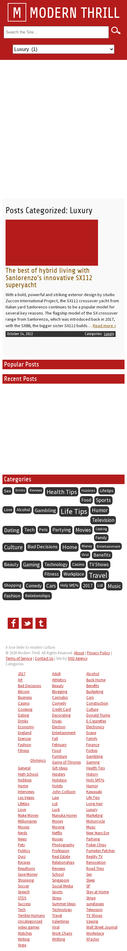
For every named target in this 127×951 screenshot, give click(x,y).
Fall (55, 738)
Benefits (102, 555)
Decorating (61, 715)
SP (88, 885)
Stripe (91, 897)
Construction (97, 703)
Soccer (23, 885)
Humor (100, 510)
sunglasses (95, 903)
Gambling (45, 510)
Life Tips (74, 511)
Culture (13, 547)
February (59, 744)
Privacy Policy (98, 652)
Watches (25, 933)
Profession (60, 850)
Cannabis (60, 697)
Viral (85, 554)
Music (114, 585)
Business (25, 697)
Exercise (24, 738)
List (100, 585)
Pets (43, 529)
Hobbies (88, 490)
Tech (29, 529)
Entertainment (108, 546)
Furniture (59, 756)
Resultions (26, 868)
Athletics (59, 679)
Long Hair (94, 803)
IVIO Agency (78, 658)
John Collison (64, 791)
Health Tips (62, 491)
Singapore (60, 880)
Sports (103, 500)
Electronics (95, 726)
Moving (58, 826)
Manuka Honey (64, 815)
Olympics (38, 760)
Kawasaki (94, 791)
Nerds (22, 832)
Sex (7, 491)
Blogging (59, 691)
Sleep (90, 880)
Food (86, 500)
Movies (83, 529)
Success (24, 903)
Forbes (91, 750)
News (22, 838)
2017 (88, 586)
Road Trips (95, 868)
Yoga (22, 944)
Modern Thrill (66, 13)
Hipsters (58, 774)
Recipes (24, 862)
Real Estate (61, 856)
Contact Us (44, 658)
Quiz (22, 856)
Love (8, 509)
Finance (92, 744)
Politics (24, 850)
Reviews (36, 490)
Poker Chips (96, 844)
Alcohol (23, 509)
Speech (24, 891)
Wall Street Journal (101, 927)
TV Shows (99, 564)
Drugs (57, 720)
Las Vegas (26, 797)
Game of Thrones (66, 762)
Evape (91, 732)
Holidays (59, 779)
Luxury (109, 334)
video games (28, 927)
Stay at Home (97, 891)
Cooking (101, 529)
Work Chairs (62, 933)
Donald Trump (98, 715)
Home (69, 546)
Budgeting (94, 691)
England (24, 732)
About (79, 652)
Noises (57, 838)
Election (58, 726)
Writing (24, 939)
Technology (56, 564)
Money (87, 546)
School (58, 874)
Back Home (95, 679)
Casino (78, 564)
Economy (26, 726)
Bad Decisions (42, 546)
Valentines (60, 921)
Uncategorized (30, 921)
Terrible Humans (31, 915)
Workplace (73, 574)
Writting (58, 939)
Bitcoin (24, 691)
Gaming (31, 564)
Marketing (94, 815)
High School (28, 774)
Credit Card (61, 709)
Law (55, 797)
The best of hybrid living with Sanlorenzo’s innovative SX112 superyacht (49, 277)
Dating (11, 530)
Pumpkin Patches (100, 850)
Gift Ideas (60, 767)
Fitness (51, 574)
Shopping (12, 585)
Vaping (92, 921)
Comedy (34, 586)
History (92, 774)
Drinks (20, 490)
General (24, 767)
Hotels (57, 785)
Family (101, 537)
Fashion (12, 596)
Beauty (11, 564)
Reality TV (94, 856)
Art (20, 679)
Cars (51, 585)
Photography (63, 844)
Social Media (62, 885)
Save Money (28, 874)
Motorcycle (95, 821)
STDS (22, 897)
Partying (61, 529)
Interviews (26, 791)
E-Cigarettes (96, 720)
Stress (56, 897)
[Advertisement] (63, 126)
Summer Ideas (64, 903)
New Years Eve (97, 832)
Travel (98, 575)
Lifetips (106, 490)
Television (103, 520)
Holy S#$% (69, 585)
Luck (56, 809)
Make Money (28, 815)
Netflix (57, 832)
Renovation (96, 862)
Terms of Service (19, 658)
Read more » (104, 325)
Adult (56, 673)
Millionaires (27, 821)
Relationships (37, 595)
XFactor (92, 939)
